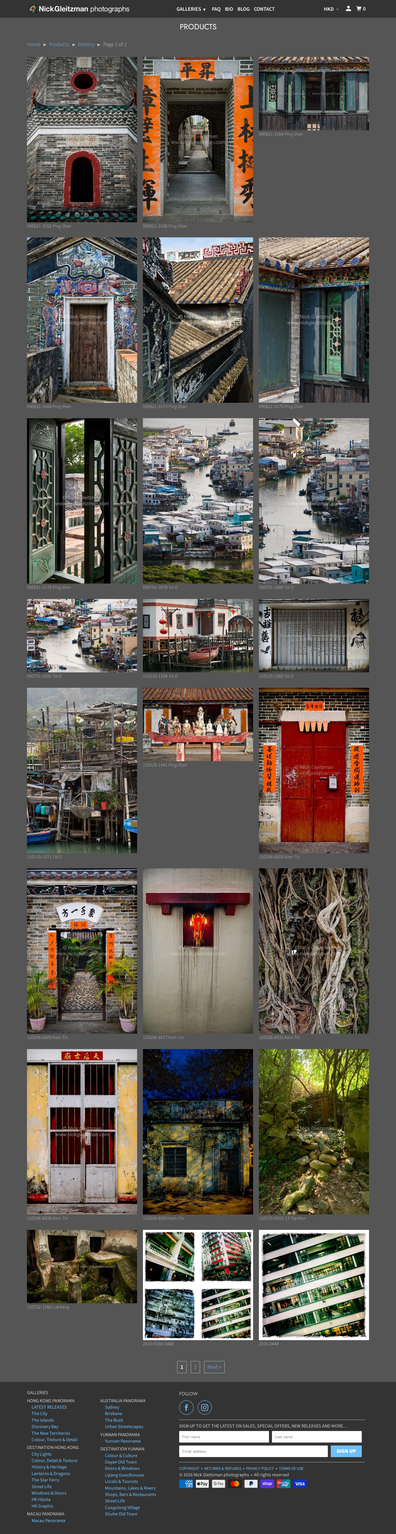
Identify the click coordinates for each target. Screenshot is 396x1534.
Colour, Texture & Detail (54, 1439)
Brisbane (113, 1413)
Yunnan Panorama (123, 1441)
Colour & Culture (121, 1455)
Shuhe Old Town (121, 1514)
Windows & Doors (49, 1493)
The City (39, 1413)
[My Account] (349, 9)
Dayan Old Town (121, 1462)
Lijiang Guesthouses (124, 1475)
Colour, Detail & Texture (54, 1460)
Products (59, 44)
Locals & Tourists (121, 1481)
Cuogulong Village (122, 1507)
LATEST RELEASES (49, 1407)
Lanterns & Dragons (51, 1473)
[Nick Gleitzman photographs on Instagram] (206, 1407)
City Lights (42, 1454)
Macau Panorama (48, 1520)
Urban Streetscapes (124, 1426)
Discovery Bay (45, 1426)
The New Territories (51, 1433)
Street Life (42, 1487)
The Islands (43, 1420)
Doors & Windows (122, 1468)
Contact (264, 9)
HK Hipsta (41, 1499)
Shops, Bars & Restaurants (130, 1494)
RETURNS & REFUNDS (222, 1469)
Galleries (189, 9)
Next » (214, 1367)
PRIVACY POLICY (260, 1469)
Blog (243, 9)
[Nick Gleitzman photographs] (79, 9)
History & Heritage (49, 1467)
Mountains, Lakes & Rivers (130, 1488)
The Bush (114, 1420)
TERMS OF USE (291, 1469)
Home (33, 44)
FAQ (216, 9)
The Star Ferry (45, 1480)
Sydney (112, 1407)
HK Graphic (42, 1506)
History (86, 44)
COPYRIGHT (189, 1469)
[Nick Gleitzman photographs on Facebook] (188, 1407)
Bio (229, 9)
